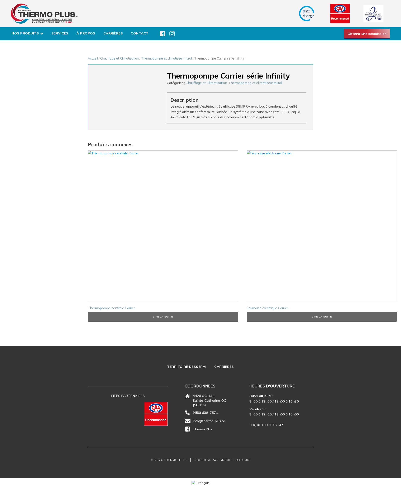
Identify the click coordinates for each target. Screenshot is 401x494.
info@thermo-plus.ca (209, 421)
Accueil (93, 58)
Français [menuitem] (203, 483)
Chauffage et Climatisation (119, 58)
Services (60, 33)
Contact (140, 33)
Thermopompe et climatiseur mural (166, 58)
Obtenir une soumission (367, 34)
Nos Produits (25, 33)
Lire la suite (163, 316)
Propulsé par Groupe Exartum (221, 460)
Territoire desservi (186, 366)
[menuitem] (200, 483)
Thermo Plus (202, 429)
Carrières (113, 33)
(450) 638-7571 (205, 412)
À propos (85, 33)
